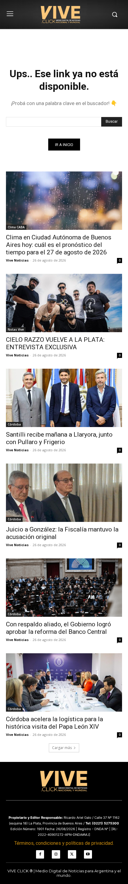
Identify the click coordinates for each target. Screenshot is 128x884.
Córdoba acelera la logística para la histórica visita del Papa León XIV (54, 723)
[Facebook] (40, 854)
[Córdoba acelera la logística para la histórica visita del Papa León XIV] (64, 682)
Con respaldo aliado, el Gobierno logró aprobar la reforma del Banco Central (58, 628)
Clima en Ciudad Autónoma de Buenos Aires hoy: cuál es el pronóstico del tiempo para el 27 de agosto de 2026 (58, 245)
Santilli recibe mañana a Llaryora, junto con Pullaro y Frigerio (59, 438)
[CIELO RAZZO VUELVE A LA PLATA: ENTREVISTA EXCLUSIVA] (64, 303)
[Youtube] (88, 854)
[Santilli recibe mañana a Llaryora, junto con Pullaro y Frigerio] (64, 398)
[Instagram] (56, 854)
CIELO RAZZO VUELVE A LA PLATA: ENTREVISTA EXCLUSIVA (55, 343)
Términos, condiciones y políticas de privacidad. (64, 843)
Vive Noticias (17, 260)
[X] (72, 854)
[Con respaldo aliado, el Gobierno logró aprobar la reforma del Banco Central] (64, 587)
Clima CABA (16, 227)
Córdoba (14, 424)
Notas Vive (16, 329)
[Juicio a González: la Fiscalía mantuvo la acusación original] (64, 493)
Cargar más (62, 747)
